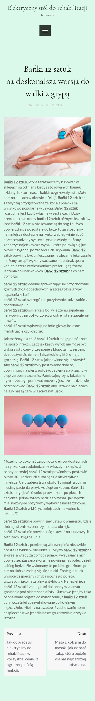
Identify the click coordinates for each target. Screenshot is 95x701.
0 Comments (55, 105)
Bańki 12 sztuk (56, 271)
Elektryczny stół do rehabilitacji (47, 7)
